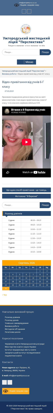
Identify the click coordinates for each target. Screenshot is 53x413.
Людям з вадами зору (29, 5)
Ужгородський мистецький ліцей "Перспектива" (26, 40)
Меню (29, 62)
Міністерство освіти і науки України (20, 347)
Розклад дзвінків (12, 317)
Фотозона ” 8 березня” (26, 196)
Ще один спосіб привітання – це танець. (26, 190)
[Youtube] (29, 11)
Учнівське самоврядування (16, 323)
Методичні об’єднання (15, 329)
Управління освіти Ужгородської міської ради (24, 344)
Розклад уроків (12, 320)
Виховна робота (12, 326)
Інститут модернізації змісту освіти (20, 349)
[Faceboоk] (24, 11)
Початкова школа (12, 332)
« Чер (4, 295)
